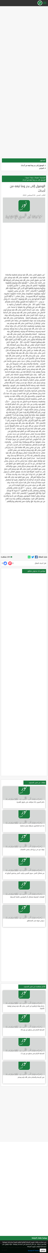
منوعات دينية (34, 178)
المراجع (41, 168)
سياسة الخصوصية (33, 1250)
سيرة (27, 178)
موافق (43, 1250)
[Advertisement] (24, 31)
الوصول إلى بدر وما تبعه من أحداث (32, 165)
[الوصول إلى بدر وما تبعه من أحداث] (36, 557)
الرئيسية (42, 178)
